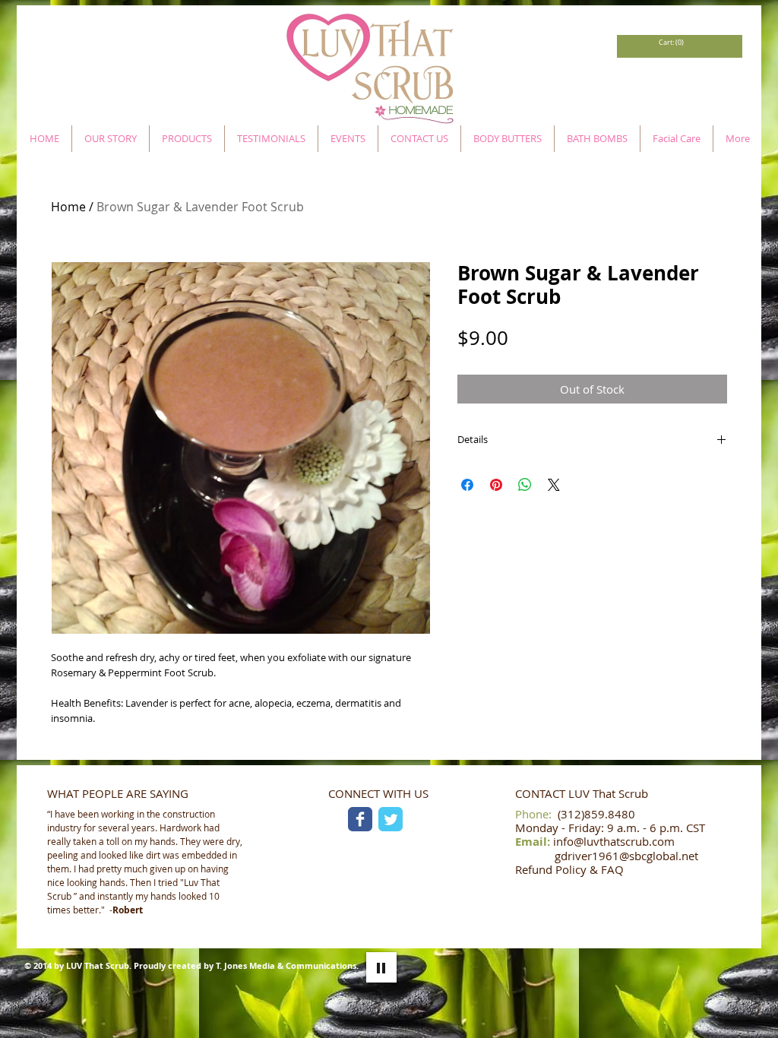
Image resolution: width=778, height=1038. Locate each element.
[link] (670, 42)
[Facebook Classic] (360, 819)
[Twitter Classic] (390, 819)
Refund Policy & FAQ (569, 869)
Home (68, 206)
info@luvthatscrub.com (614, 841)
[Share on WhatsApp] (525, 485)
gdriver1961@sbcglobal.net (626, 855)
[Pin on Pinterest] (496, 485)
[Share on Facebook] (467, 485)
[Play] (381, 967)
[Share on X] (554, 485)
